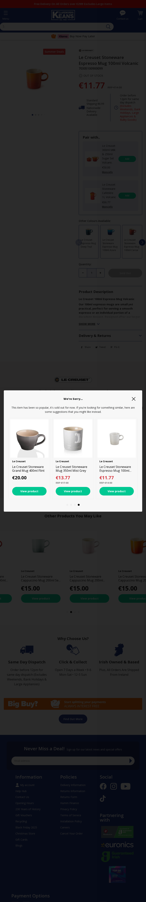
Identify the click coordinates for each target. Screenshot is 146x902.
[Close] (133, 399)
